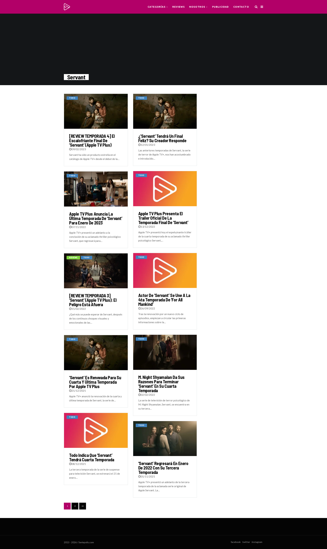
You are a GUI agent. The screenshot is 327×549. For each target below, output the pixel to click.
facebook (236, 541)
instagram (257, 541)
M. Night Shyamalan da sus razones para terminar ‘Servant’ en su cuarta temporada (161, 383)
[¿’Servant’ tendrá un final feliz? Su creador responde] (165, 111)
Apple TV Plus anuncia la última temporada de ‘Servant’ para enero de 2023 (95, 218)
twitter (246, 541)
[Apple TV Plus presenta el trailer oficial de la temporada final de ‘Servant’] (165, 188)
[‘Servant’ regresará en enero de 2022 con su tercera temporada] (165, 438)
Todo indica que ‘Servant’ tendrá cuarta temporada (91, 457)
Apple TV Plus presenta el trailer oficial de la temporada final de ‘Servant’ (163, 218)
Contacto (241, 6)
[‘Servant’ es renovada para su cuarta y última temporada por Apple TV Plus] (96, 352)
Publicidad (220, 6)
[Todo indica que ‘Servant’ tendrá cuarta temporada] (96, 430)
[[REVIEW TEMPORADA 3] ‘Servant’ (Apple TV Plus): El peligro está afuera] (96, 270)
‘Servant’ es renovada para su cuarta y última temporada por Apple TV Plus (95, 382)
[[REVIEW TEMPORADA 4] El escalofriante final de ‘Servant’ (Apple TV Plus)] (96, 111)
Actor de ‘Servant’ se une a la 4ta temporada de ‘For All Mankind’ (164, 300)
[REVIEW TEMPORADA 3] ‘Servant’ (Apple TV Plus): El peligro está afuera (93, 300)
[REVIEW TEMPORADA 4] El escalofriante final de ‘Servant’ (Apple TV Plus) (92, 140)
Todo (72, 98)
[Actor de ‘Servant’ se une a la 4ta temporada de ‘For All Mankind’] (165, 270)
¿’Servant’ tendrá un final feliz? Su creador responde (162, 138)
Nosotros (197, 6)
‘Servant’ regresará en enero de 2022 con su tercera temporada (163, 468)
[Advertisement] (234, 115)
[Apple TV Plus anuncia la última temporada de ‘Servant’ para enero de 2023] (96, 188)
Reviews (178, 6)
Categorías (157, 6)
